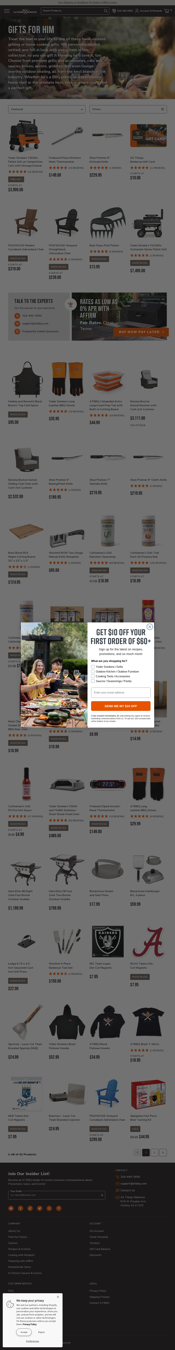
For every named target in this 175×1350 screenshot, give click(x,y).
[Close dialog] (150, 627)
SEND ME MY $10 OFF (121, 706)
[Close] (59, 1297)
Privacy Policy (30, 1324)
